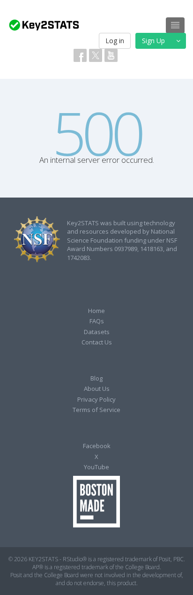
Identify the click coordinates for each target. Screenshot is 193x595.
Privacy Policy (96, 399)
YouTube (96, 467)
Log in (114, 40)
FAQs (96, 321)
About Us (97, 388)
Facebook (97, 446)
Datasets (97, 332)
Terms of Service (96, 409)
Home (96, 310)
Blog (96, 378)
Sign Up (153, 40)
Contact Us (97, 342)
